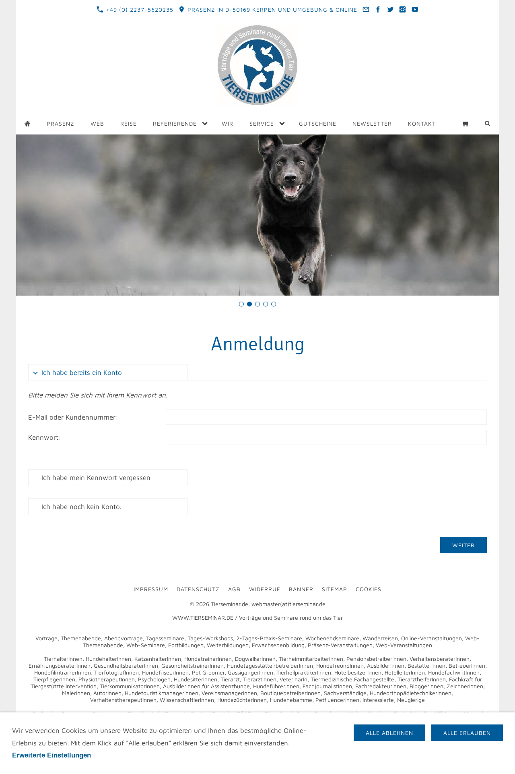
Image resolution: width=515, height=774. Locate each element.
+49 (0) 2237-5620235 (138, 9)
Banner (301, 589)
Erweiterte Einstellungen (51, 755)
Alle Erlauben (467, 732)
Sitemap (334, 589)
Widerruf (264, 589)
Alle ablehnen (389, 732)
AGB (234, 589)
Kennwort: (44, 437)
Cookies (368, 589)
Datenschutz (198, 589)
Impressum (151, 589)
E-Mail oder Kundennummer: (73, 417)
